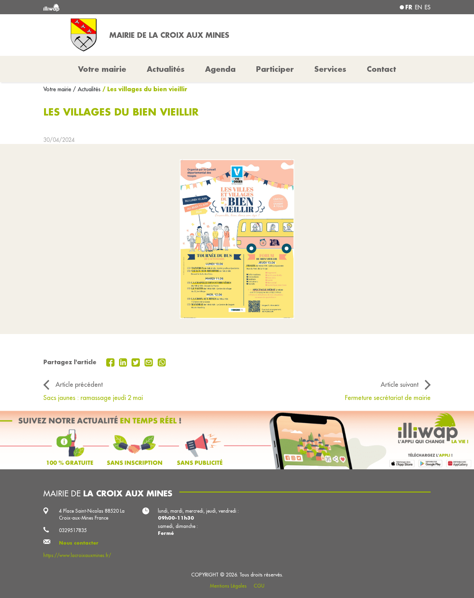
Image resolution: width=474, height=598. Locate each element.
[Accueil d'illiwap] (121, 7)
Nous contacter (79, 543)
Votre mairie (58, 89)
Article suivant (399, 384)
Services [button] (330, 69)
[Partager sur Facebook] (111, 361)
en (418, 7)
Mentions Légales (228, 586)
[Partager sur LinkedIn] (124, 361)
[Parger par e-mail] (149, 361)
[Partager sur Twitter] (136, 361)
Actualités (166, 69)
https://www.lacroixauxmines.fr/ (77, 555)
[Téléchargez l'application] (237, 440)
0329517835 (73, 530)
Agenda (220, 69)
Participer (275, 69)
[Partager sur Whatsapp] (162, 361)
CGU (259, 586)
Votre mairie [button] (102, 69)
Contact (381, 69)
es (428, 7)
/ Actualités (87, 89)
